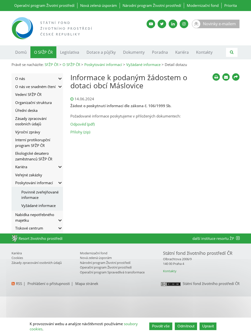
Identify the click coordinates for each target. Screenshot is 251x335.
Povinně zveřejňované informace (40, 195)
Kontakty (204, 52)
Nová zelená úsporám (98, 5)
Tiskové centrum (29, 228)
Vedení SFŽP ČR (28, 94)
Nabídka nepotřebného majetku (34, 217)
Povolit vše (161, 326)
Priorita (230, 5)
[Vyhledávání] (232, 52)
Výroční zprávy (27, 131)
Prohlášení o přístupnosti (48, 283)
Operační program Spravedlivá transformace (112, 272)
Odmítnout (185, 326)
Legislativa (69, 52)
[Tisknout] (216, 77)
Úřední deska (26, 110)
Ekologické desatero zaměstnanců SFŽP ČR (33, 156)
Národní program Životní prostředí (152, 5)
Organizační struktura (33, 102)
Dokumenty (134, 52)
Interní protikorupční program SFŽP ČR (32, 142)
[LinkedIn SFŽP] (173, 24)
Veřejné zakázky (28, 174)
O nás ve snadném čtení (35, 86)
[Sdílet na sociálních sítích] (235, 77)
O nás (20, 78)
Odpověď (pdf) (82, 124)
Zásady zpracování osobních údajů (31, 121)
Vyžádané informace (38, 205)
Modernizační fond (203, 5)
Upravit (208, 326)
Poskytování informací (34, 182)
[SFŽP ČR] (67, 28)
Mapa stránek (86, 283)
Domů (21, 52)
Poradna (160, 52)
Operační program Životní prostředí (44, 5)
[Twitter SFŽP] (162, 24)
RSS (19, 283)
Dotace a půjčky (101, 52)
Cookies (17, 258)
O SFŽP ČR (43, 52)
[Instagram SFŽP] (184, 24)
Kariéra (182, 52)
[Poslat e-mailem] (226, 77)
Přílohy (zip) (80, 131)
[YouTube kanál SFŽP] (151, 24)
